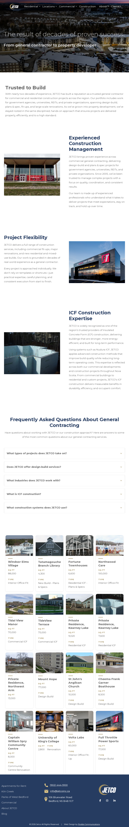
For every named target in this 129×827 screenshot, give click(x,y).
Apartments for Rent (14, 786)
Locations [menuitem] (48, 7)
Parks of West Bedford (15, 797)
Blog (4, 813)
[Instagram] (107, 800)
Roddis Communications (89, 824)
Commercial (9, 802)
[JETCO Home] (107, 789)
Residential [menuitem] (30, 7)
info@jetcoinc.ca (60, 791)
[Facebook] (100, 800)
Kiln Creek (8, 791)
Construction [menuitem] (87, 6)
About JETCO (9, 808)
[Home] (14, 6)
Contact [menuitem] (116, 6)
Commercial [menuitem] (66, 7)
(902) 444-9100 (59, 785)
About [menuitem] (102, 7)
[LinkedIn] (114, 800)
